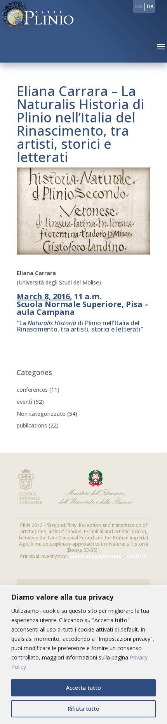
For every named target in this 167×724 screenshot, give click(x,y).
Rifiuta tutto (83, 708)
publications (32, 425)
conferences (32, 389)
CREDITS (137, 556)
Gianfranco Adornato (96, 556)
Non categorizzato (41, 413)
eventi (24, 401)
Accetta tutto (83, 687)
